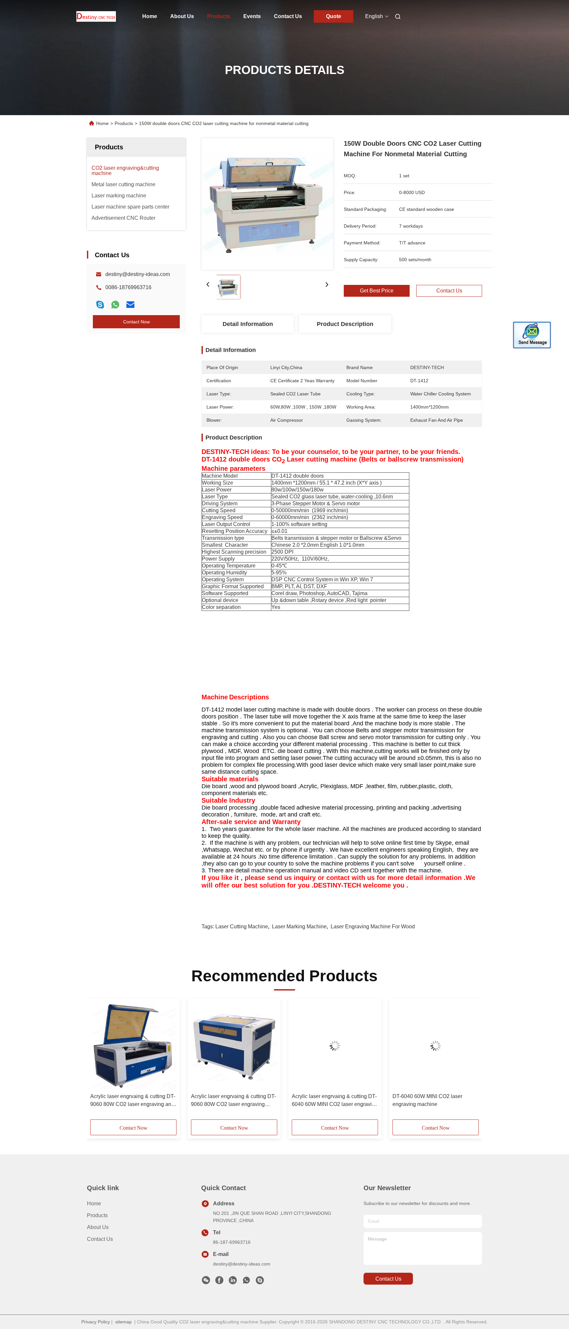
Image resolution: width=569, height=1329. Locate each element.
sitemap (123, 1321)
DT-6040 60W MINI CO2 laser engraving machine (427, 1100)
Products (218, 16)
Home (149, 16)
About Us (182, 16)
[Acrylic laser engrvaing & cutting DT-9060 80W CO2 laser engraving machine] (234, 1046)
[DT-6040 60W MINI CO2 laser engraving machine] (436, 1046)
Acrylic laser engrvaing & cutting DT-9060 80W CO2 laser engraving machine (233, 1100)
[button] (99, 1061)
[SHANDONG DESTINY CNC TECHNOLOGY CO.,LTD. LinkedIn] (232, 1282)
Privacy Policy (95, 1321)
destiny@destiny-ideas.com (137, 274)
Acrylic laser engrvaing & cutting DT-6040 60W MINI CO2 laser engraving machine (335, 1100)
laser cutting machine (241, 926)
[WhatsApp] (115, 304)
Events (252, 16)
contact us (388, 1279)
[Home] (96, 16)
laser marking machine (299, 926)
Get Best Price (376, 290)
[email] (130, 304)
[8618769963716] (246, 1282)
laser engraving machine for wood (373, 926)
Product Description (345, 324)
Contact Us (288, 16)
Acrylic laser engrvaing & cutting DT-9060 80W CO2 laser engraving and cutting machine (132, 1100)
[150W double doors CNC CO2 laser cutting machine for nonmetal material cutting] (267, 204)
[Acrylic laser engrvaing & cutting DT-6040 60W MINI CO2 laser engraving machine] (335, 1046)
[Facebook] (219, 1282)
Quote (333, 16)
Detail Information (248, 324)
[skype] (100, 304)
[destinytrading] (259, 1282)
